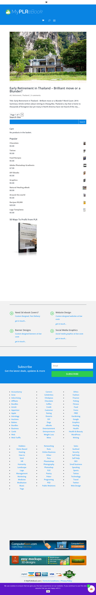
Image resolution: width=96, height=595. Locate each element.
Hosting (22, 452)
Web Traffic (16, 437)
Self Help (76, 455)
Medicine (22, 479)
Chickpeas (49, 398)
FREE (76, 413)
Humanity (22, 464)
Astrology (15, 416)
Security (76, 452)
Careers (49, 392)
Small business (76, 464)
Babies (14, 422)
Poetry (49, 473)
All (11, 95)
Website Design (63, 312)
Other (48, 455)
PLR (48, 470)
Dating (49, 413)
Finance (76, 398)
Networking (49, 446)
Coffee (49, 404)
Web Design (76, 485)
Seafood (75, 449)
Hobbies (21, 446)
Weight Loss (49, 434)
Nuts (49, 449)
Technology (76, 476)
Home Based (22, 449)
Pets (49, 458)
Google (76, 419)
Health (76, 428)
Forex (76, 410)
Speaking (76, 467)
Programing (49, 479)
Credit (48, 407)
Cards (13, 431)
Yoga (22, 488)
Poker (48, 476)
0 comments (36, 95)
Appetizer (15, 410)
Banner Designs (23, 330)
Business (15, 428)
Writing (76, 437)
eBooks (49, 425)
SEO (76, 461)
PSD (48, 482)
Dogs (49, 422)
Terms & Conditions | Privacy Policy (57, 581)
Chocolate (49, 401)
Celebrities (48, 395)
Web (13, 434)
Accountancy (16, 392)
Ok (48, 591)
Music (21, 485)
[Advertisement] (48, 277)
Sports (76, 470)
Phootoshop (49, 461)
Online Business (48, 452)
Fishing (76, 401)
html (22, 458)
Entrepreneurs (49, 431)
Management (22, 473)
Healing (76, 425)
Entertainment (49, 428)
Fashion (76, 395)
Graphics (75, 422)
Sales (76, 446)
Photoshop (48, 467)
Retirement (17, 95)
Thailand (25, 95)
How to (22, 455)
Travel (75, 479)
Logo (22, 470)
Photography (49, 464)
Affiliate (14, 401)
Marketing (22, 476)
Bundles (14, 404)
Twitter (76, 482)
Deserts (49, 416)
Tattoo (76, 473)
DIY (48, 419)
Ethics (76, 392)
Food (76, 407)
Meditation (21, 482)
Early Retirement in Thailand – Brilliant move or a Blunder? (45, 89)
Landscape (21, 467)
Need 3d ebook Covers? (27, 312)
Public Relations (48, 485)
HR (22, 461)
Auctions (14, 419)
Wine (49, 437)
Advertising (16, 398)
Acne (13, 395)
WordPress (75, 434)
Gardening (76, 416)
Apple (13, 413)
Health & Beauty (76, 431)
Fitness (76, 404)
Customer (49, 410)
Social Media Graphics (67, 330)
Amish (14, 407)
